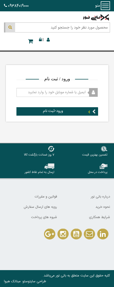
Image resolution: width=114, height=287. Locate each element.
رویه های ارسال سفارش (40, 207)
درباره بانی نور (100, 197)
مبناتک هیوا (12, 281)
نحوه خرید (102, 207)
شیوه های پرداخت (44, 217)
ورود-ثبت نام (53, 111)
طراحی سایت (37, 281)
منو (105, 5)
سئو (25, 281)
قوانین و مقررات (46, 197)
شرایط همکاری (99, 217)
